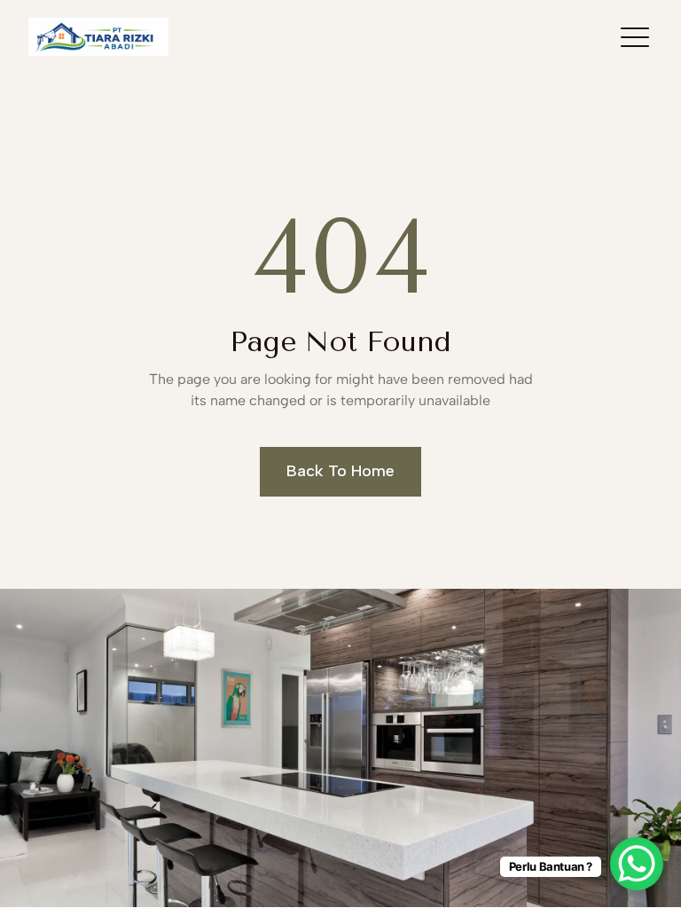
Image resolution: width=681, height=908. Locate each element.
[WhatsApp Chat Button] (636, 863)
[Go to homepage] (98, 37)
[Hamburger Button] (635, 36)
